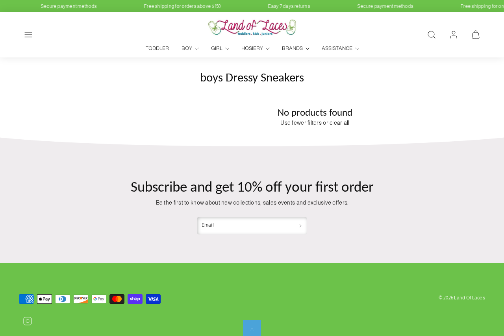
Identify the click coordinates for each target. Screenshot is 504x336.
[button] (28, 34)
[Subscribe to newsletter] (300, 225)
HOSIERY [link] (252, 48)
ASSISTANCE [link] (337, 48)
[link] (453, 34)
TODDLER (157, 48)
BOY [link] (187, 48)
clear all (340, 123)
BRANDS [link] (292, 48)
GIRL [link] (216, 48)
